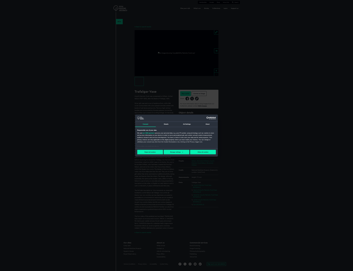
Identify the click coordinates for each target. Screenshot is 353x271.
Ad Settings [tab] (187, 124)
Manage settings (175, 152)
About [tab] (208, 124)
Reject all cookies (150, 152)
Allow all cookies (203, 152)
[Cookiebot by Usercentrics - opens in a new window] (208, 118)
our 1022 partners (148, 133)
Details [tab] (166, 124)
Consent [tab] (145, 124)
